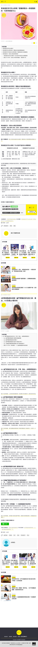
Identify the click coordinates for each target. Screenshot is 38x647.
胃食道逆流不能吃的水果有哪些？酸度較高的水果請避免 (15, 52)
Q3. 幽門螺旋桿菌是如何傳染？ (11, 340)
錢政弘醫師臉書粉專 (13, 527)
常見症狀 (8, 294)
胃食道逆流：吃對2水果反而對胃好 (10, 53)
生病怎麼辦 (5, 294)
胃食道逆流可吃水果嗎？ (8, 48)
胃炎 (14, 535)
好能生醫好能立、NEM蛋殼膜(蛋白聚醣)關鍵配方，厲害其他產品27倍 (23, 254)
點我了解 (7, 257)
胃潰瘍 (10, 535)
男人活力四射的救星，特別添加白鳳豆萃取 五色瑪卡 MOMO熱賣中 (32, 254)
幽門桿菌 (5, 535)
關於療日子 (6, 636)
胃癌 (18, 535)
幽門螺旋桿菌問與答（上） (30, 527)
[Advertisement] (19, 614)
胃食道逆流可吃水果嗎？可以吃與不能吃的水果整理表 (16, 55)
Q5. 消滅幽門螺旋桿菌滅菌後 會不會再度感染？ (14, 343)
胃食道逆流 (6, 225)
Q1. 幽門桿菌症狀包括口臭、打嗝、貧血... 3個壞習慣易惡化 (16, 336)
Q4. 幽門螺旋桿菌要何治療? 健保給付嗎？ (13, 341)
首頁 (2, 294)
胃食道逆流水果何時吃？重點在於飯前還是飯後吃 (14, 50)
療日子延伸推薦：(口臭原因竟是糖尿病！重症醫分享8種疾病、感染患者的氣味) (18, 393)
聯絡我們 (19, 636)
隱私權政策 (15, 636)
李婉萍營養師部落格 (11, 219)
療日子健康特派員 (9, 41)
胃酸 (11, 225)
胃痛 (14, 225)
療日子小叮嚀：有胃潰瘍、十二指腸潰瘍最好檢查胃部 (16, 345)
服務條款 (10, 636)
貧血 (28, 535)
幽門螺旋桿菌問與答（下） (8, 529)
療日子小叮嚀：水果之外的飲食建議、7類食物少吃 (15, 57)
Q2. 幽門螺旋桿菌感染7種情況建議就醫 (12, 338)
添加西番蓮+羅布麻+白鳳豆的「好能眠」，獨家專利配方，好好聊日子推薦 (15, 254)
